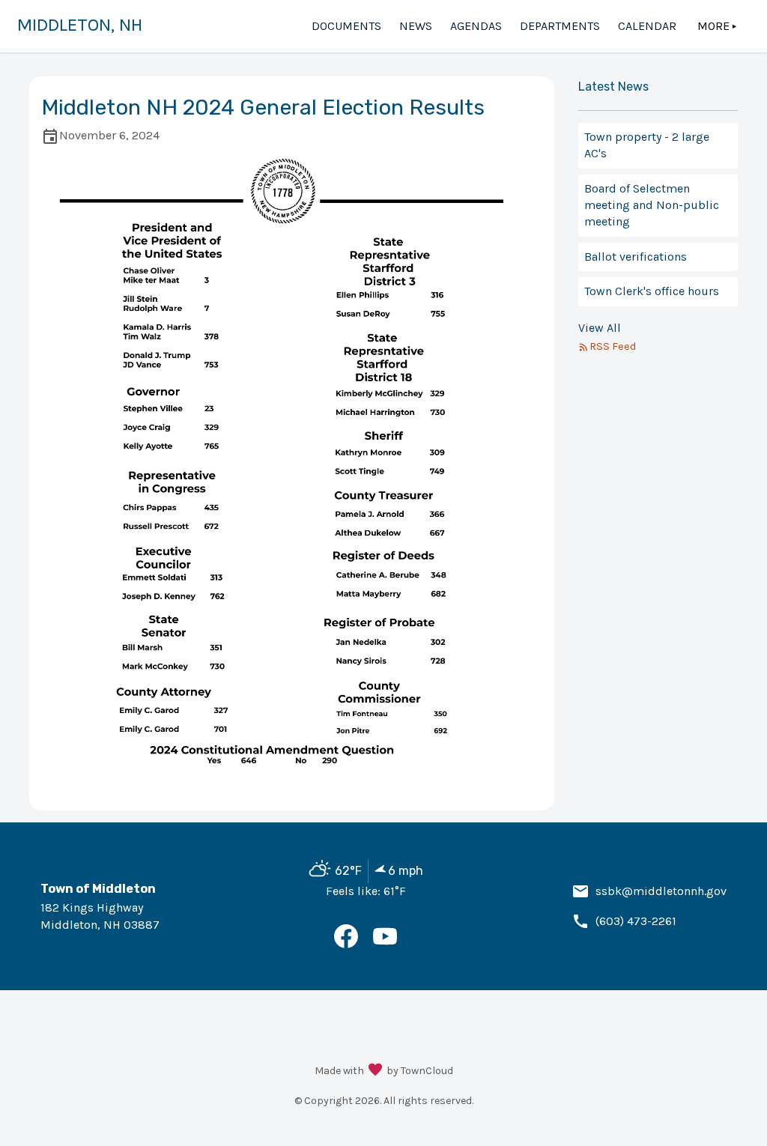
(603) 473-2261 (635, 921)
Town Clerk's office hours (651, 291)
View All (599, 328)
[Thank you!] (375, 1071)
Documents (346, 26)
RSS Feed (612, 346)
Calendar (647, 26)
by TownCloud (419, 1070)
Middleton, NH (79, 24)
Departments (560, 26)
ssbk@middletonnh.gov (661, 891)
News (415, 26)
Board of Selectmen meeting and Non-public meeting (651, 205)
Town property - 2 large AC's (646, 145)
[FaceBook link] (346, 944)
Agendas (476, 26)
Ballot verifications (635, 256)
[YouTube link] (385, 944)
